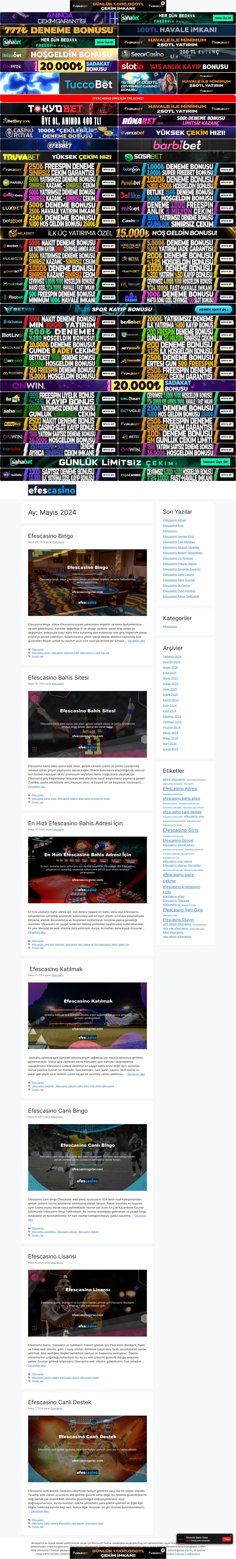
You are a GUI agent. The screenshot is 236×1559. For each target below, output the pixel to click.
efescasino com (194, 816)
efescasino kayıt (188, 853)
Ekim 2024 (170, 705)
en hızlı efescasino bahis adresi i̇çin (110, 944)
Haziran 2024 (171, 727)
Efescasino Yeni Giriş (183, 909)
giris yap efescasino (175, 928)
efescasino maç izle (171, 857)
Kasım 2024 (170, 700)
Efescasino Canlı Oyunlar (179, 580)
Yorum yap (38, 656)
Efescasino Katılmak (55, 969)
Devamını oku (136, 640)
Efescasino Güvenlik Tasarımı (182, 569)
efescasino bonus (170, 803)
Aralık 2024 (170, 694)
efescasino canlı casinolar (193, 807)
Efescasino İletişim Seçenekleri (182, 552)
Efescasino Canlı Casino (178, 574)
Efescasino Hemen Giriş (178, 536)
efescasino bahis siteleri (45, 1523)
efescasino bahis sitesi (44, 798)
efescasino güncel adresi (173, 849)
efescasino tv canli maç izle (94, 652)
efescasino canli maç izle (189, 803)
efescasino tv (171, 904)
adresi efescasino (174, 779)
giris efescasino (199, 924)
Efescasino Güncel (67, 1231)
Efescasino (38, 649)
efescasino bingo (41, 652)
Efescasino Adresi (174, 520)
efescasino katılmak (43, 1086)
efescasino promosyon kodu (94, 798)
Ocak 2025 (170, 689)
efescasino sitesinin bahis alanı (72, 1086)
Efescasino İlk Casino (176, 585)
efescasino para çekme (178, 877)
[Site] (59, 169)
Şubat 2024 (170, 749)
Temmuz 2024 (172, 721)
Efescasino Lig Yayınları (178, 558)
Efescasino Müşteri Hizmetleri (182, 865)
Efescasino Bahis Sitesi (58, 677)
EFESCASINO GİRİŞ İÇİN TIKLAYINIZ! (118, 98)
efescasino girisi (194, 821)
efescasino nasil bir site (172, 870)
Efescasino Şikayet (178, 920)
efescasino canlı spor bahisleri (48, 944)
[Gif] (118, 233)
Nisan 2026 (170, 667)
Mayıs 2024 (170, 732)
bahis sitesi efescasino (196, 780)
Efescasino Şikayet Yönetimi (181, 547)
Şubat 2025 (170, 683)
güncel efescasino (197, 929)
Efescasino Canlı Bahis (172, 807)
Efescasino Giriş (173, 525)
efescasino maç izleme (78, 944)
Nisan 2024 (170, 738)
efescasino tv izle (189, 905)
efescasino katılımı (67, 798)
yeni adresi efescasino (177, 936)
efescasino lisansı (69, 1377)
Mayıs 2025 (170, 678)
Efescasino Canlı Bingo (58, 1110)
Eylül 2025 (169, 672)
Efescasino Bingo (50, 535)
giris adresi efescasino (102, 1086)
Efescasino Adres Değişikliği (181, 596)
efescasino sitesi (94, 1523)
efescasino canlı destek (71, 1523)
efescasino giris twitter (172, 825)
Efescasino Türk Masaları (179, 542)
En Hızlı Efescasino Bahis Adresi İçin (75, 823)
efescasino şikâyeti (88, 1231)
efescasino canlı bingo (44, 1231)
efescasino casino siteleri (45, 1377)
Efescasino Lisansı (52, 1256)
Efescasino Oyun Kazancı (179, 591)
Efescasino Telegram (176, 900)
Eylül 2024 (169, 711)
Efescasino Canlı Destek (59, 1402)
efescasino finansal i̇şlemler (174, 821)
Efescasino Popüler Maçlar (180, 563)
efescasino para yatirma (194, 870)
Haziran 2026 (171, 662)
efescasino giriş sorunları (173, 836)
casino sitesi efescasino (173, 784)
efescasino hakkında (171, 853)
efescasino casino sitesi (173, 817)
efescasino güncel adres (178, 845)
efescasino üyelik (89, 1377)
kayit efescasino (173, 932)
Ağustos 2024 (172, 716)
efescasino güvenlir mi (194, 849)
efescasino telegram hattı (65, 652)
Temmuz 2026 (172, 656)
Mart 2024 (170, 743)
